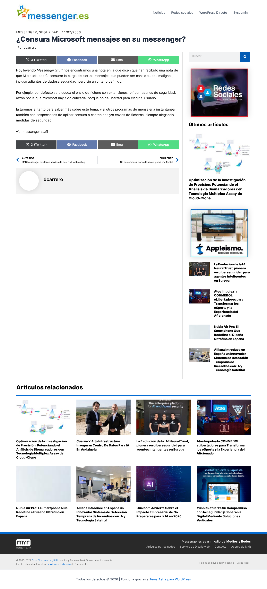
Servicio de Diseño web (195, 546)
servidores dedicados (59, 564)
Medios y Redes (238, 541)
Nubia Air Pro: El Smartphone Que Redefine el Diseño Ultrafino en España (229, 333)
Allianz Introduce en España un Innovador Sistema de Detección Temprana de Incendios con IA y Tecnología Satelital (231, 360)
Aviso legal (243, 562)
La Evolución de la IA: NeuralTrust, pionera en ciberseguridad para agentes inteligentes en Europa (232, 272)
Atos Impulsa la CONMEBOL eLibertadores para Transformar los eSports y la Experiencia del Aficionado (228, 303)
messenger (26, 32)
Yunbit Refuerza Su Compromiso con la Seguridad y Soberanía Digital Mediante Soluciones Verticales (222, 514)
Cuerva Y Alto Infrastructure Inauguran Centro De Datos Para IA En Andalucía (102, 445)
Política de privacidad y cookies (216, 562)
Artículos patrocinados (160, 546)
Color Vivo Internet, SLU (45, 560)
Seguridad (49, 32)
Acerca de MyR (241, 546)
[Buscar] (245, 57)
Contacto (220, 546)
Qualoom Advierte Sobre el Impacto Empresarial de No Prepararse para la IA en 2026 (159, 512)
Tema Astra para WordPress (170, 579)
